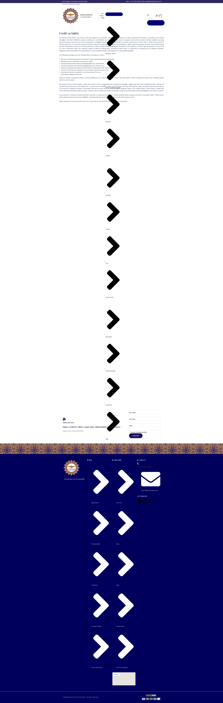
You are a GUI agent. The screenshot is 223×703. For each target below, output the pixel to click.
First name (132, 412)
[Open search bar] (148, 15)
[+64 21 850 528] (138, 463)
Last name (132, 419)
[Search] (156, 22)
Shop (102, 18)
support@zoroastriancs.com (153, 1)
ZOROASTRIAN (86, 16)
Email (130, 425)
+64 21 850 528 (134, 1)
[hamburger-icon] (114, 14)
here (125, 44)
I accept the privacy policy (138, 432)
